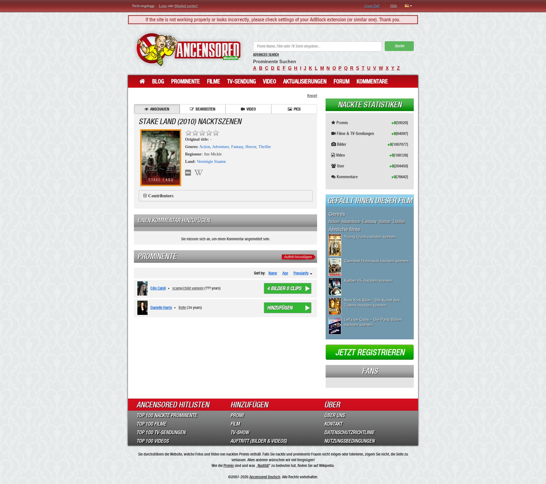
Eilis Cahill (158, 288)
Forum (341, 81)
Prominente (185, 81)
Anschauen (159, 109)
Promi (236, 415)
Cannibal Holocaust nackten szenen (376, 261)
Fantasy (237, 147)
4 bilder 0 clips (284, 288)
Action (204, 147)
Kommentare (372, 81)
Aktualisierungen (304, 81)
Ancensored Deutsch (264, 477)
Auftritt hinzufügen (298, 257)
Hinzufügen (279, 308)
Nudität (263, 465)
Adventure (220, 147)
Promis (229, 465)
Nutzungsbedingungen (349, 441)
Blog (158, 81)
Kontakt (333, 424)
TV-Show (239, 432)
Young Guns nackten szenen (370, 236)
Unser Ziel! (372, 6)
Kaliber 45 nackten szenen (368, 280)
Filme (213, 81)
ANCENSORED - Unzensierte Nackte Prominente (188, 49)
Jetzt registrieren (369, 352)
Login (163, 6)
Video (269, 81)
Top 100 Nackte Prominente (166, 415)
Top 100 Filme (151, 424)
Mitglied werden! (186, 6)
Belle (182, 307)
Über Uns (334, 415)
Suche (399, 46)
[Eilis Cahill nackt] (143, 288)
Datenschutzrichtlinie (349, 432)
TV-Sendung (241, 81)
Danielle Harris (161, 307)
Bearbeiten (205, 109)
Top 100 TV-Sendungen (160, 432)
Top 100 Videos (152, 441)
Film (235, 424)
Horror (250, 147)
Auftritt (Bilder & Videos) (258, 441)
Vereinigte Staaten (211, 161)
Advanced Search (266, 55)
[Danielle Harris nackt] (143, 308)
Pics (297, 109)
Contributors (160, 195)
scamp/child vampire (188, 288)
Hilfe (393, 6)
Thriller (264, 147)
